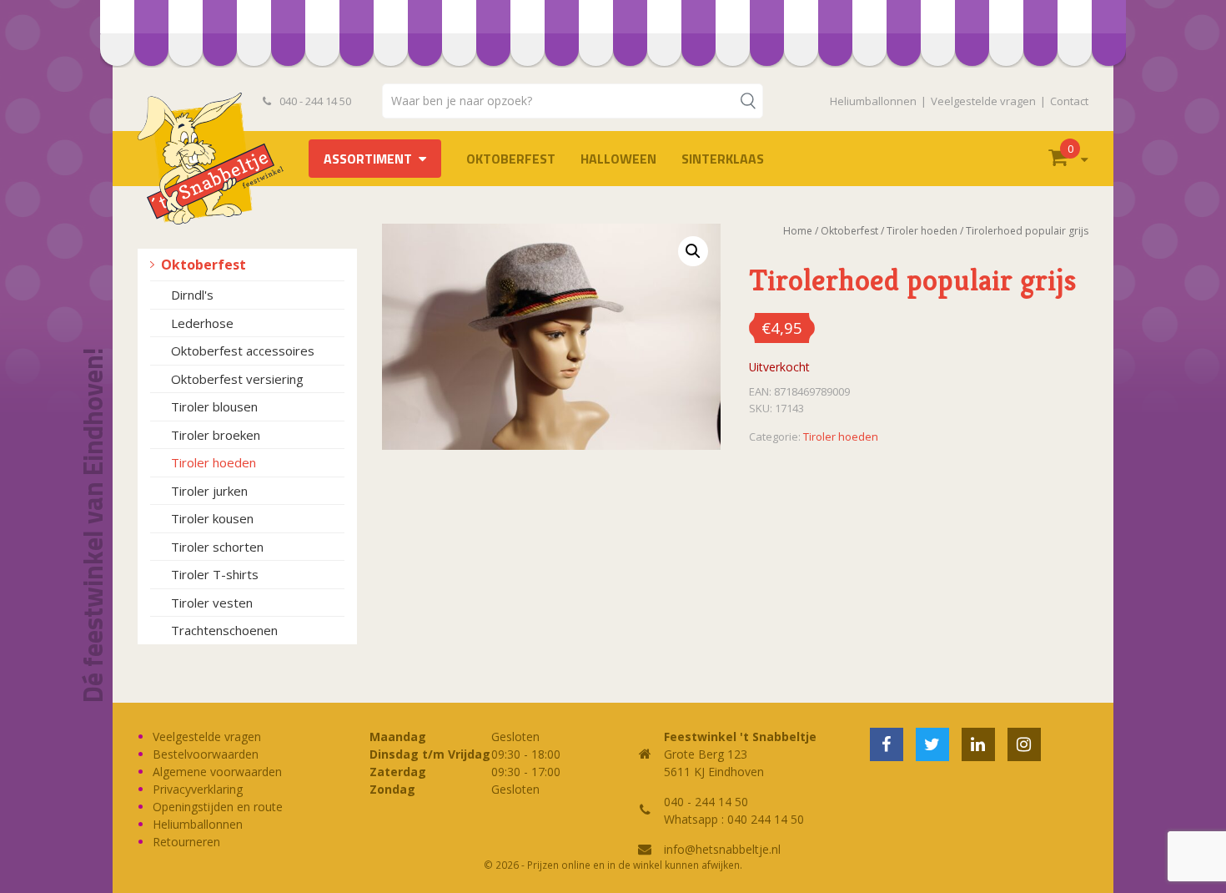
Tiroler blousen (214, 406)
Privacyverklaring (198, 789)
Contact (1069, 100)
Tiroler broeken (215, 434)
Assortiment (368, 159)
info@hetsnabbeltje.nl (722, 849)
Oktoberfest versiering (237, 379)
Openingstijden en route (218, 807)
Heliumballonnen (873, 100)
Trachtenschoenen (224, 630)
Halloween (618, 159)
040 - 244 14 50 (314, 100)
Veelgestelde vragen (983, 100)
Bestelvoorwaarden (206, 754)
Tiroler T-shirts (215, 574)
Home (797, 231)
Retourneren (186, 842)
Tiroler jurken (209, 490)
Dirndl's (192, 294)
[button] (693, 251)
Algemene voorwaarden (217, 771)
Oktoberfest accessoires (242, 350)
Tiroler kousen (212, 518)
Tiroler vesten (212, 602)
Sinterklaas (722, 159)
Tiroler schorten (217, 546)
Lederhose (202, 323)
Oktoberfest (510, 159)
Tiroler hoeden (213, 462)
